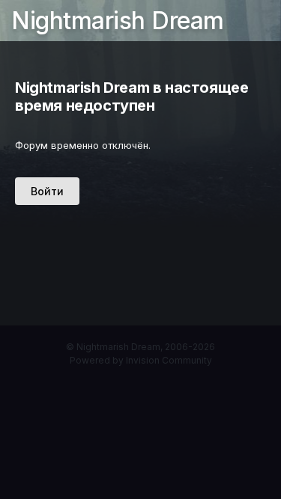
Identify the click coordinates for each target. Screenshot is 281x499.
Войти (47, 191)
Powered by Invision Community (141, 360)
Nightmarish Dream (117, 20)
